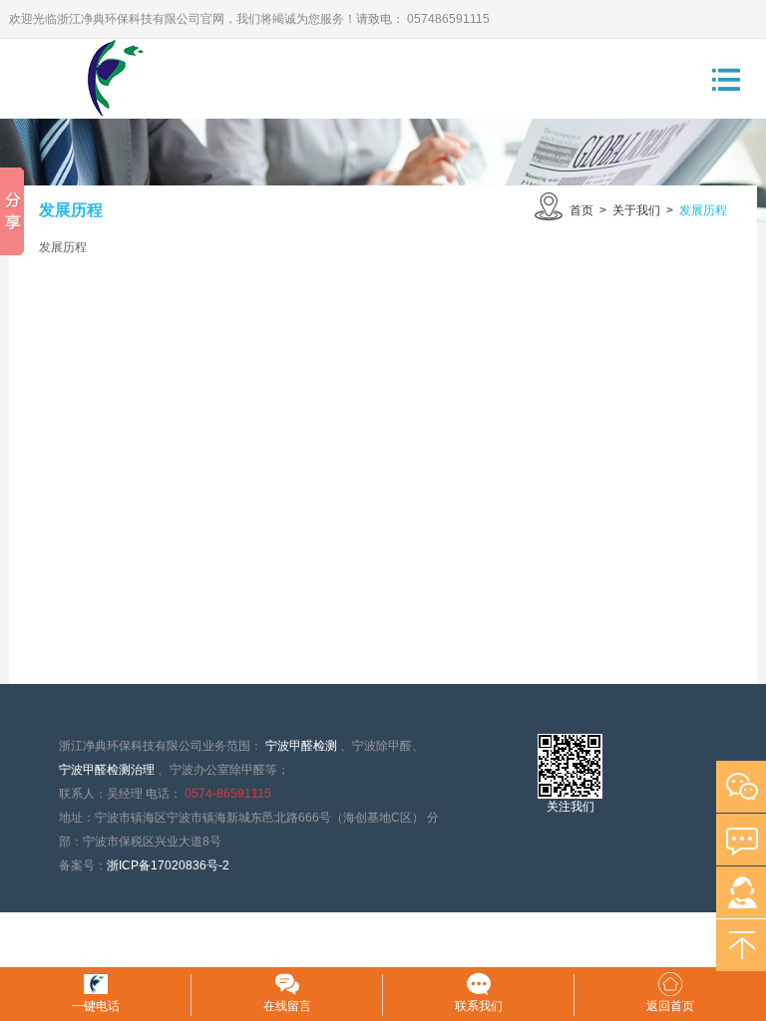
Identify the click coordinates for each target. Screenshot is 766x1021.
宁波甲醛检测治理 (107, 770)
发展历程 (703, 210)
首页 (581, 210)
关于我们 (636, 210)
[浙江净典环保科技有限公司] (96, 79)
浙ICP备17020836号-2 (168, 865)
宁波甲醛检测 (301, 746)
